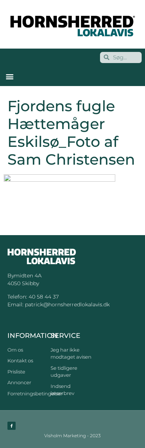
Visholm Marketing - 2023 (72, 435)
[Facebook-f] (11, 426)
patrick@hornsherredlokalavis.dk (67, 304)
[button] (9, 76)
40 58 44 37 (44, 296)
